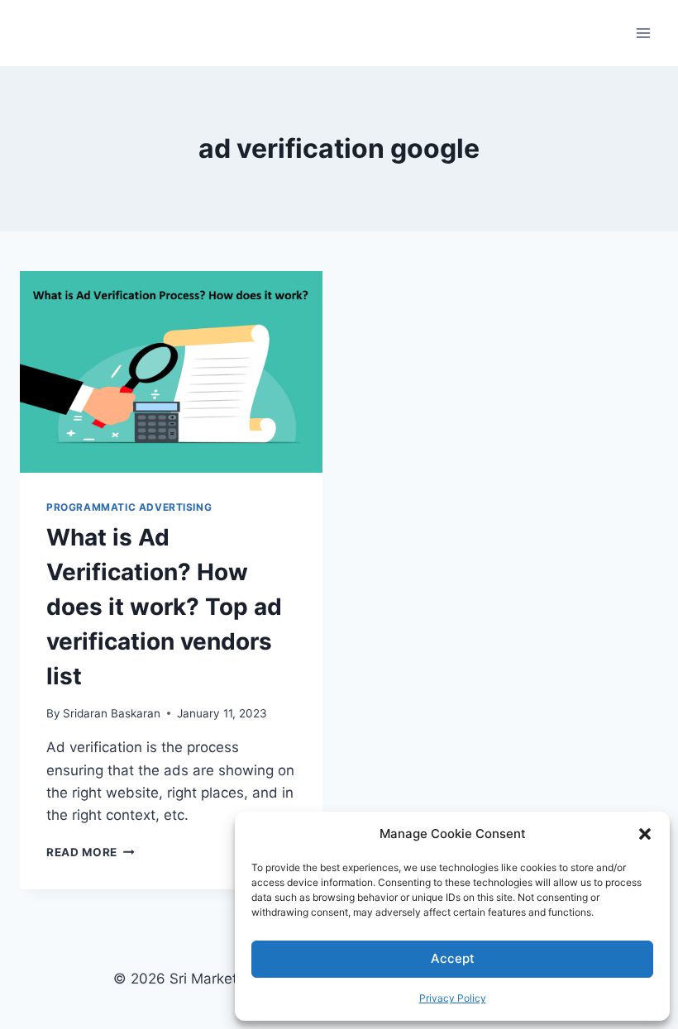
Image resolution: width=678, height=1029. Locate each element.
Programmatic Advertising (129, 507)
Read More (90, 852)
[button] (645, 834)
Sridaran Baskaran (111, 713)
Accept (453, 958)
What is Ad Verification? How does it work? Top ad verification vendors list (164, 606)
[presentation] (171, 372)
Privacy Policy (452, 998)
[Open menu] (643, 32)
